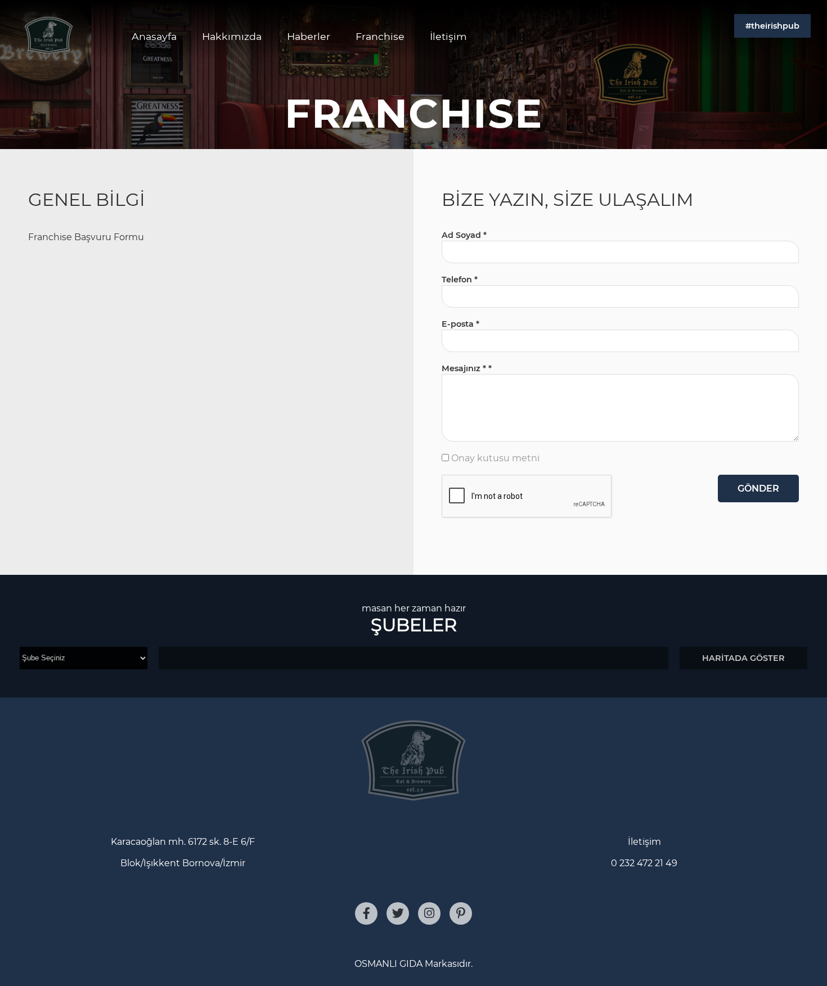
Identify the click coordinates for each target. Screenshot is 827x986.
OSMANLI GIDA (388, 963)
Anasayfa (154, 36)
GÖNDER (758, 488)
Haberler (308, 36)
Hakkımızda (232, 36)
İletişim (448, 36)
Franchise (380, 36)
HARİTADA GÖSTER (743, 658)
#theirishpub (772, 26)
